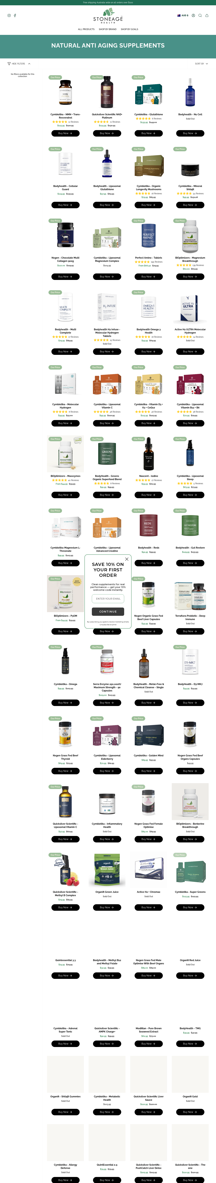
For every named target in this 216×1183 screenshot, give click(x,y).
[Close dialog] (126, 559)
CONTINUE (108, 611)
